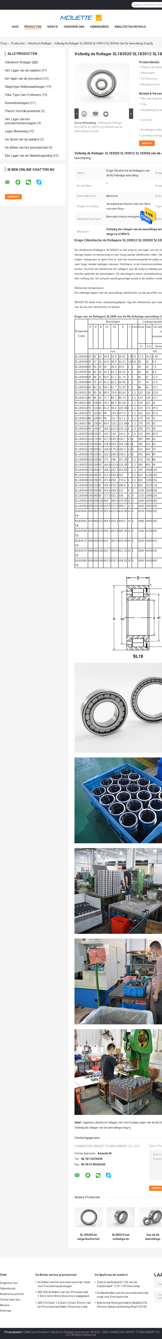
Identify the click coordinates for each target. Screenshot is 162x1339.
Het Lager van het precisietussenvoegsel (20, 121)
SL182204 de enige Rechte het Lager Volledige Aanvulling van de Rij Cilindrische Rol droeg (88, 1237)
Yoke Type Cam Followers (23, 95)
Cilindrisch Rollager (40, 43)
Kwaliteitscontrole (130, 26)
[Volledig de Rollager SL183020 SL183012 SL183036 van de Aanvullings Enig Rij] (102, 84)
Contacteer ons (10, 1299)
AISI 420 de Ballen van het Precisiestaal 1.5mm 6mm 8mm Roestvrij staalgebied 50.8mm (63, 1294)
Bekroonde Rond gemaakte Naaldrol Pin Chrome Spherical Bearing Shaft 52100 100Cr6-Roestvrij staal (122, 1305)
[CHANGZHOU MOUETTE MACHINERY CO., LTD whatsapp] (20, 182)
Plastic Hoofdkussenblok (22, 111)
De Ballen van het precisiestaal (26, 147)
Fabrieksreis (99, 26)
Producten (32, 26)
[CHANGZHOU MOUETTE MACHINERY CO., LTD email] (10, 182)
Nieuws (4, 1305)
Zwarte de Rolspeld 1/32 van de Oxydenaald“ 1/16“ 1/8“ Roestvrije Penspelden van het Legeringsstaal (119, 1285)
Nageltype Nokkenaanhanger (25, 87)
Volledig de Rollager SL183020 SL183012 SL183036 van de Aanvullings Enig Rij (98, 127)
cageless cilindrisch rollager (99, 1122)
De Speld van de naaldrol (22, 139)
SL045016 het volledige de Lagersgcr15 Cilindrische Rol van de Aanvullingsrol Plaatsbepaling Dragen (120, 1237)
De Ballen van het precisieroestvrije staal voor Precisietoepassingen (64, 1284)
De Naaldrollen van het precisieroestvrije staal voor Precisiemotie (122, 1294)
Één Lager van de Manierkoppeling (28, 156)
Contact (147, 143)
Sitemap (5, 1310)
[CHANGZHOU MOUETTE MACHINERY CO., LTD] (81, 18)
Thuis (3, 43)
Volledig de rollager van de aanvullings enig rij (102, 1127)
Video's (52, 26)
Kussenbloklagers (17, 103)
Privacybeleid (13, 1332)
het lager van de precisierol (23, 78)
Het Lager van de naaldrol (22, 70)
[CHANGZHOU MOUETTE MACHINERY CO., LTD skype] (41, 182)
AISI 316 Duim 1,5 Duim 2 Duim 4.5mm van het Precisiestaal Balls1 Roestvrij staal (64, 1304)
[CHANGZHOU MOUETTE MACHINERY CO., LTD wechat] (31, 182)
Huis (15, 26)
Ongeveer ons (74, 26)
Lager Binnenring (16, 131)
